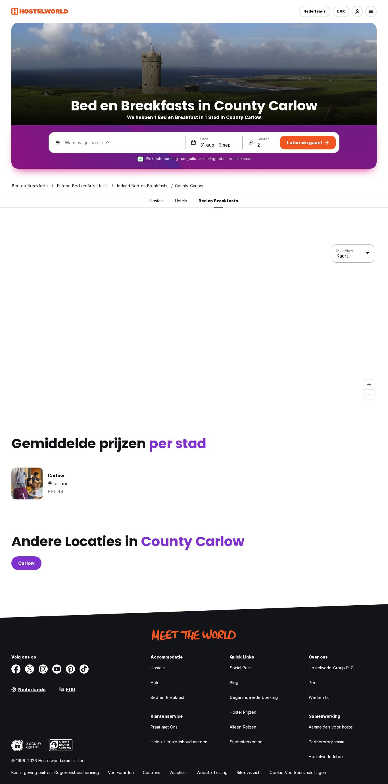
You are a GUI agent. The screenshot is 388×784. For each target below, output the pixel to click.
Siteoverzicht (249, 772)
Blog (234, 682)
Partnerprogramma (326, 741)
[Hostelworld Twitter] (29, 669)
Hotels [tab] (181, 200)
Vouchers (178, 772)
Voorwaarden (121, 772)
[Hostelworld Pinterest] (70, 669)
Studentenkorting (246, 741)
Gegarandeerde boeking (254, 697)
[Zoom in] (369, 384)
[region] (194, 322)
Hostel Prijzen (243, 712)
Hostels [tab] (156, 200)
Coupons (151, 772)
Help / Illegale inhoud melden (179, 741)
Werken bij (319, 697)
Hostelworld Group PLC (331, 667)
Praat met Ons (164, 727)
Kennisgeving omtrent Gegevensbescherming (55, 772)
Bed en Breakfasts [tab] (219, 200)
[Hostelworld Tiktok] (84, 669)
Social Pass (241, 667)
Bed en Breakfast (167, 697)
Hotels (157, 682)
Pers (313, 682)
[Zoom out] (369, 394)
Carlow (26, 563)
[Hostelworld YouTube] (56, 669)
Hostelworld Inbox (326, 756)
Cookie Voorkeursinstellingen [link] (298, 772)
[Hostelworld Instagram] (43, 669)
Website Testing (212, 772)
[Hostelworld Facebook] (15, 669)
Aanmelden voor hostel (331, 727)
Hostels (158, 667)
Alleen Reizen (243, 727)
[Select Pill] (357, 11)
